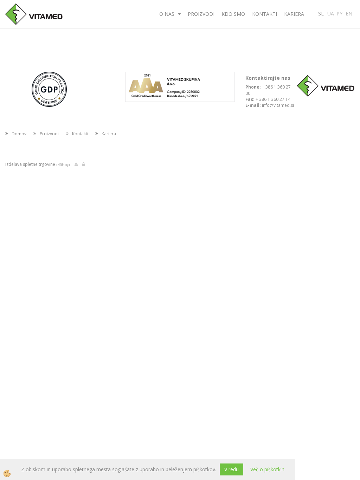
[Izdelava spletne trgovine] (63, 164)
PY (339, 13)
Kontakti (264, 14)
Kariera (294, 14)
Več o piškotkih (267, 469)
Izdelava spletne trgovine (30, 164)
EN (349, 13)
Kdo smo (233, 14)
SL (321, 13)
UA (330, 13)
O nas (166, 14)
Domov (19, 134)
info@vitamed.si (278, 105)
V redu (231, 469)
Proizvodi (201, 14)
